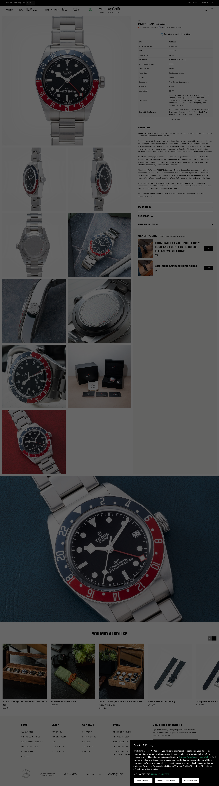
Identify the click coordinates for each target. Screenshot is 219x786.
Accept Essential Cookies (167, 780)
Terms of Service (160, 774)
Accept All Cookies (143, 780)
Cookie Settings (190, 780)
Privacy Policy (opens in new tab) (194, 757)
